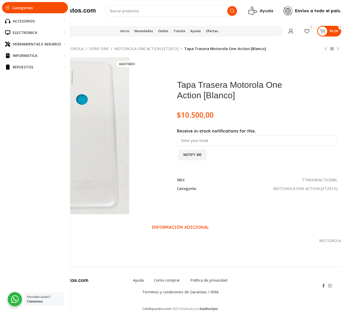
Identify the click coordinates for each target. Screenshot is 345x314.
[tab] (180, 227)
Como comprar (167, 280)
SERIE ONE (99, 48)
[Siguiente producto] (338, 49)
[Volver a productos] (332, 49)
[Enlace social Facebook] (323, 285)
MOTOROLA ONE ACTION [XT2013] (146, 48)
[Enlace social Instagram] (330, 285)
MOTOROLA (73, 48)
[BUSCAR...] (232, 11)
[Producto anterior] (326, 49)
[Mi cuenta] (291, 31)
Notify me (192, 155)
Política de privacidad (208, 280)
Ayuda (138, 280)
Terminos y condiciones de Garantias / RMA (180, 291)
